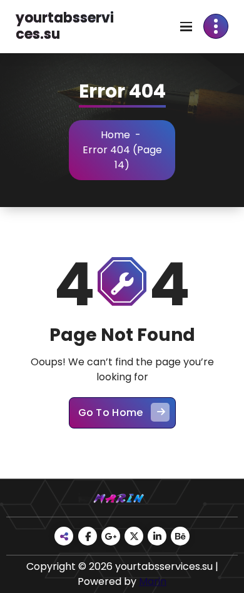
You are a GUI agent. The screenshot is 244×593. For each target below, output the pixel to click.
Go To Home (110, 412)
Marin (152, 581)
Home (115, 135)
